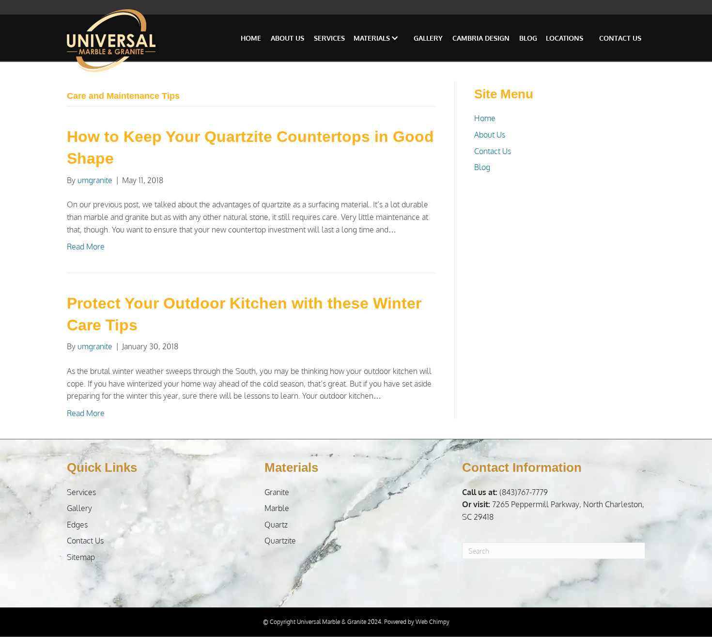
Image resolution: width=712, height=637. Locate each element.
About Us (287, 38)
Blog (528, 38)
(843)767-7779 (505, 492)
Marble (276, 508)
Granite (276, 492)
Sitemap (81, 557)
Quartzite (280, 540)
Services (329, 38)
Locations (564, 38)
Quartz (276, 524)
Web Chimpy (432, 621)
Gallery (428, 38)
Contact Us (620, 38)
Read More (86, 246)
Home (251, 38)
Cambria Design (481, 38)
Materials (373, 38)
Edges (77, 524)
